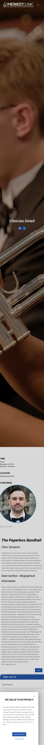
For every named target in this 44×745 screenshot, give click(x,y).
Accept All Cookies (19, 734)
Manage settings (19, 739)
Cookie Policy (29, 722)
